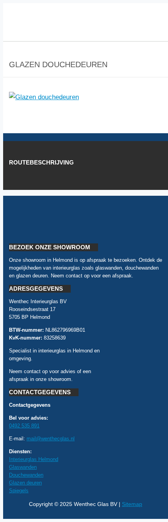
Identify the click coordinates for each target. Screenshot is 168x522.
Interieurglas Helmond (33, 459)
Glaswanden (23, 467)
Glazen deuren (25, 483)
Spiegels (19, 490)
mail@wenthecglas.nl (51, 439)
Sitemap (132, 504)
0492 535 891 (24, 426)
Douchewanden (26, 475)
